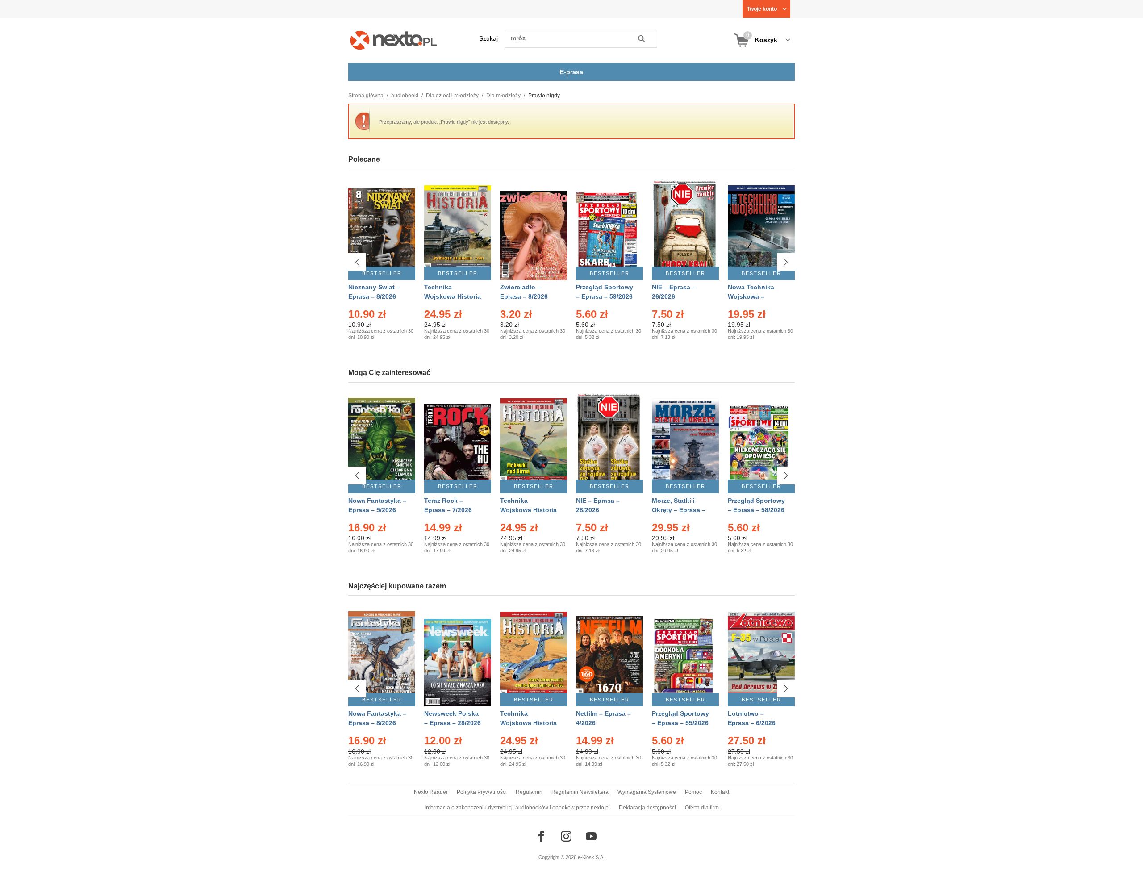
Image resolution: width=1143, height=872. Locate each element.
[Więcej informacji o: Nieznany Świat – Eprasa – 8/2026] (381, 229)
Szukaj (488, 38)
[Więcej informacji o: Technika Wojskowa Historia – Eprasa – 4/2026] (533, 443)
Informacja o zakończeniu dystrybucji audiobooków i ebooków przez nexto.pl (517, 808)
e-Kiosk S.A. (591, 857)
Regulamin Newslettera (580, 792)
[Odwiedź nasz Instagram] (566, 836)
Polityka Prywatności (482, 792)
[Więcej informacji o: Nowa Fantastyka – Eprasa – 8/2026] (381, 656)
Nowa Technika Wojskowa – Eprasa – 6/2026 (752, 296)
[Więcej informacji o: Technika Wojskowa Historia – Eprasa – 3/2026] (533, 656)
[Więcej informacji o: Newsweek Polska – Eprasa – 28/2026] (457, 656)
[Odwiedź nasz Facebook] (541, 836)
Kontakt (720, 792)
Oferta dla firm (702, 808)
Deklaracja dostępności (647, 808)
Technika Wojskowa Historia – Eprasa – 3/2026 (528, 723)
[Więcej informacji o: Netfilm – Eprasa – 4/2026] (609, 656)
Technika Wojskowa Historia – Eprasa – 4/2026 (528, 510)
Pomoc (693, 792)
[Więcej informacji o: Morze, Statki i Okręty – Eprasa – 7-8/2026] (685, 443)
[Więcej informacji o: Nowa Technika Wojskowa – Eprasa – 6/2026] (761, 229)
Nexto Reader (431, 792)
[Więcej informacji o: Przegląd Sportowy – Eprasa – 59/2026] (609, 229)
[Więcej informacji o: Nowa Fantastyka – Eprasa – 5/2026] (381, 443)
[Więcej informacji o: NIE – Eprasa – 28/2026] (609, 443)
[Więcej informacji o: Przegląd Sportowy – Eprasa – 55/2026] (685, 656)
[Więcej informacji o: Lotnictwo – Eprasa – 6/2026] (761, 656)
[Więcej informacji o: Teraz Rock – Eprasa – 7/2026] (457, 443)
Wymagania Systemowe (646, 792)
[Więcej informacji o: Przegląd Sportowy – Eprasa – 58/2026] (761, 443)
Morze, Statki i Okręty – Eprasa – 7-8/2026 (678, 510)
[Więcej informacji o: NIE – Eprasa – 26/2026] (685, 229)
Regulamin (529, 792)
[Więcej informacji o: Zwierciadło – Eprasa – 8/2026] (533, 229)
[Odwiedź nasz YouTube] (591, 836)
